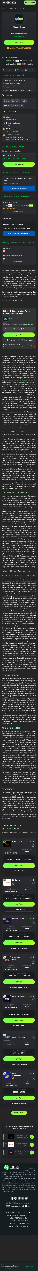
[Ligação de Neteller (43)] (19, 64)
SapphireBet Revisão (19, 1103)
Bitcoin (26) (10, 61)
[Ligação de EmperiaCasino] (11, 1152)
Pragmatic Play (18, 105)
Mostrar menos (18, 211)
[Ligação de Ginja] (11, 1136)
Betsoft (6, 101)
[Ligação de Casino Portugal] (7, 1040)
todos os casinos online (20, 382)
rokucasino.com (11, 119)
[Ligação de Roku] (19, 19)
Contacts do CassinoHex (18, 1215)
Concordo (30, 1267)
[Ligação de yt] (26, 1198)
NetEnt (24, 101)
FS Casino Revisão (19, 909)
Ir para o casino (19, 42)
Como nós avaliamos (18, 1226)
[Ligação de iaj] (28, 1206)
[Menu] (4, 2)
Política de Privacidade (18, 1224)
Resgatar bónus (19, 335)
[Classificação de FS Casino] (34, 880)
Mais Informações (6, 1268)
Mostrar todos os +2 (9, 208)
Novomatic (7, 105)
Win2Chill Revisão (19, 1026)
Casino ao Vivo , (18, 137)
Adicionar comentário (19, 233)
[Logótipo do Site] (14, 2)
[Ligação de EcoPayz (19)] (17, 61)
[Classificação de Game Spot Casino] (34, 957)
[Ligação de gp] (15, 1198)
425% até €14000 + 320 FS (19, 976)
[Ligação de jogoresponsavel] (15, 1206)
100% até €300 (19, 37)
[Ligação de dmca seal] (14, 1203)
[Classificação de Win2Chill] (34, 996)
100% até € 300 (19, 1053)
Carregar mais (18, 1113)
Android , (9, 137)
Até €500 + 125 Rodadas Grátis (19, 860)
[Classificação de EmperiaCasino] (34, 918)
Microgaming (15, 101)
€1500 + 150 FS (19, 1092)
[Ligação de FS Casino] (11, 1144)
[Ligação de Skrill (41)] (24, 64)
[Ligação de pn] (19, 1198)
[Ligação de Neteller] (31, 205)
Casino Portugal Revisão (19, 1064)
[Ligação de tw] (22, 1198)
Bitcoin (5, 206)
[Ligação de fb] (12, 1198)
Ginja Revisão (19, 871)
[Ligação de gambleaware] (24, 1203)
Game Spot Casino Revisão (19, 987)
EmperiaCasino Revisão (19, 948)
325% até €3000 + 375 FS (19, 1014)
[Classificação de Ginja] (34, 841)
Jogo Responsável (18, 1218)
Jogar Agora (19, 865)
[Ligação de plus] (7, 1203)
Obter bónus (19, 164)
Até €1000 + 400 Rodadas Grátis (19, 898)
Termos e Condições (19, 1221)
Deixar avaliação (19, 188)
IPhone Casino (23, 139)
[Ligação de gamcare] (10, 1203)
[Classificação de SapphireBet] (34, 1073)
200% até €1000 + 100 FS (19, 937)
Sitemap (27, 1212)
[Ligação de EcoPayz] (10, 205)
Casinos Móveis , (12, 139)
